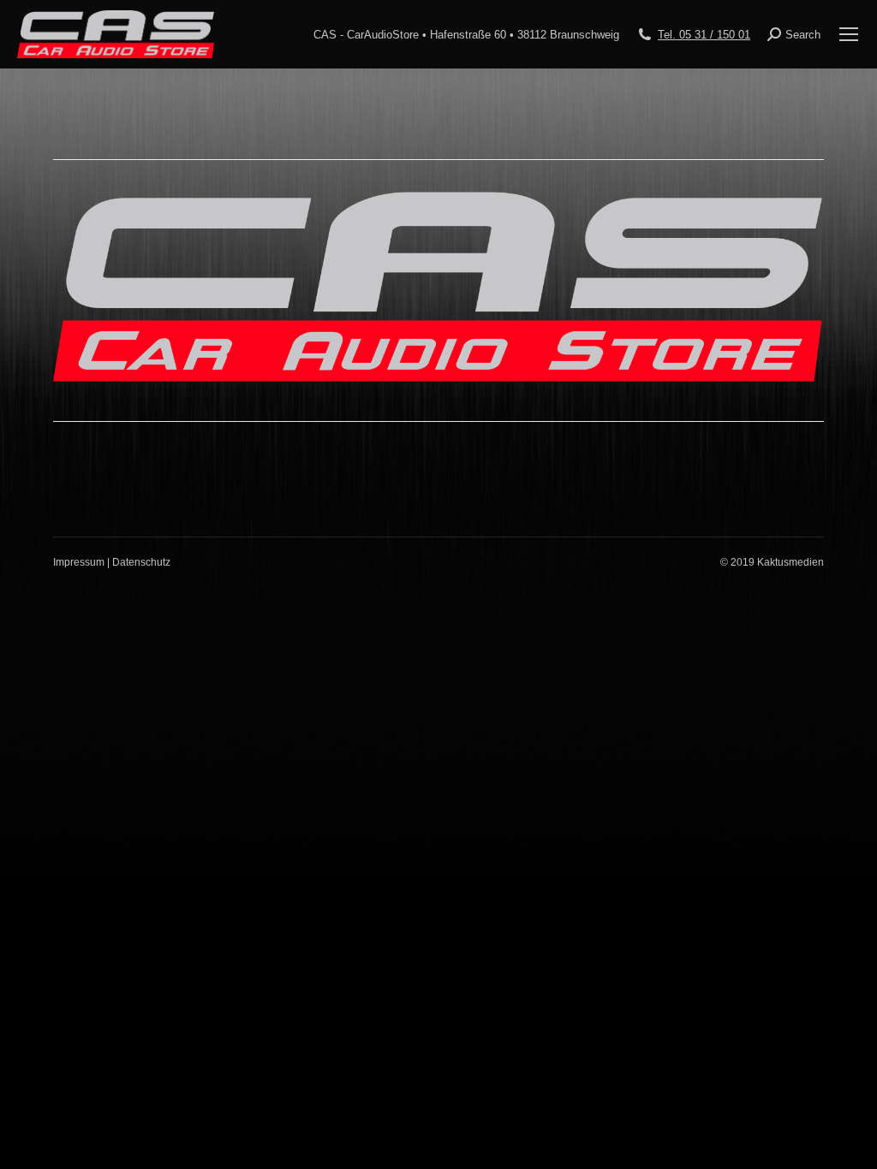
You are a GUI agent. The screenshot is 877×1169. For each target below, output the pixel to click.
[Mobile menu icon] (849, 34)
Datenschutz (141, 562)
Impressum (78, 562)
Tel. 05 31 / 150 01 (704, 34)
